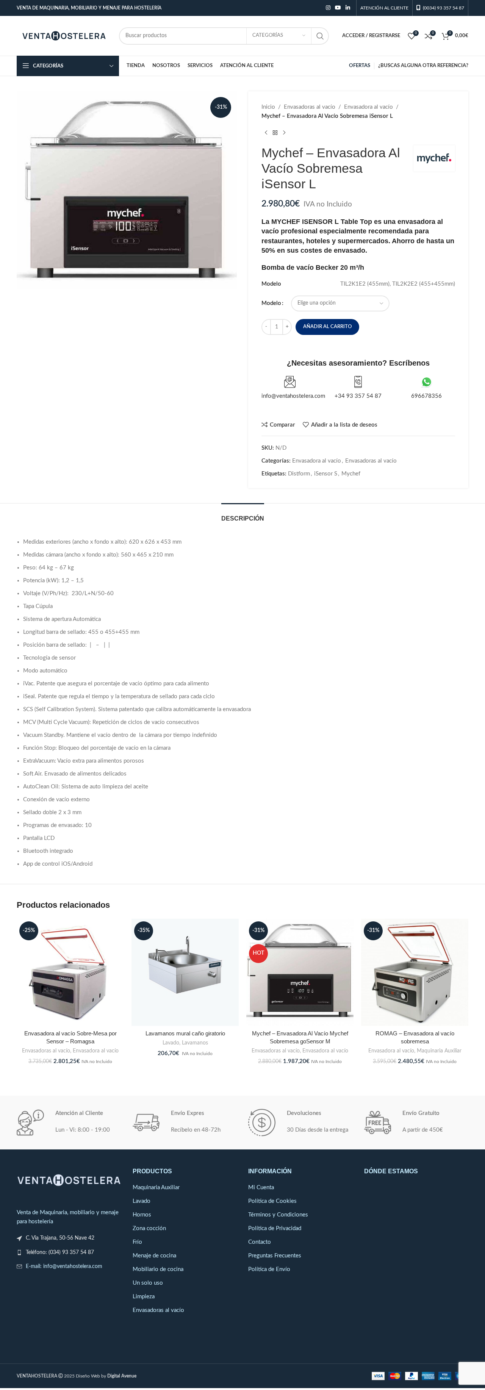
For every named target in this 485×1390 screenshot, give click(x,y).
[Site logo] (64, 35)
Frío (137, 1242)
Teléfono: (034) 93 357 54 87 (60, 1252)
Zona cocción (149, 1228)
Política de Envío (269, 1269)
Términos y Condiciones (278, 1215)
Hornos (142, 1215)
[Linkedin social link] (347, 8)
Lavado (171, 1043)
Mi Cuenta (261, 1187)
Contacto (259, 1242)
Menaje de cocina (154, 1256)
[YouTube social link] (338, 8)
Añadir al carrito (327, 326)
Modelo (271, 303)
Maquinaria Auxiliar (439, 1051)
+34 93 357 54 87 (358, 396)
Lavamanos (195, 1043)
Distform (299, 474)
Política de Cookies (272, 1201)
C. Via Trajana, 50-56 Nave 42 (60, 1238)
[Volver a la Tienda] (275, 133)
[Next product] (284, 133)
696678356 (426, 396)
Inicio (268, 107)
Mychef (350, 474)
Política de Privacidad (274, 1228)
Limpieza (144, 1296)
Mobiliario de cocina (158, 1269)
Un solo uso (148, 1283)
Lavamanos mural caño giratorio (185, 1033)
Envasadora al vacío (368, 107)
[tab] (242, 514)
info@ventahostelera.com (293, 396)
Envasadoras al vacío (309, 107)
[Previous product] (266, 133)
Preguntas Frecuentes (274, 1256)
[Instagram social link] (328, 8)
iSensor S (325, 474)
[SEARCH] (320, 36)
